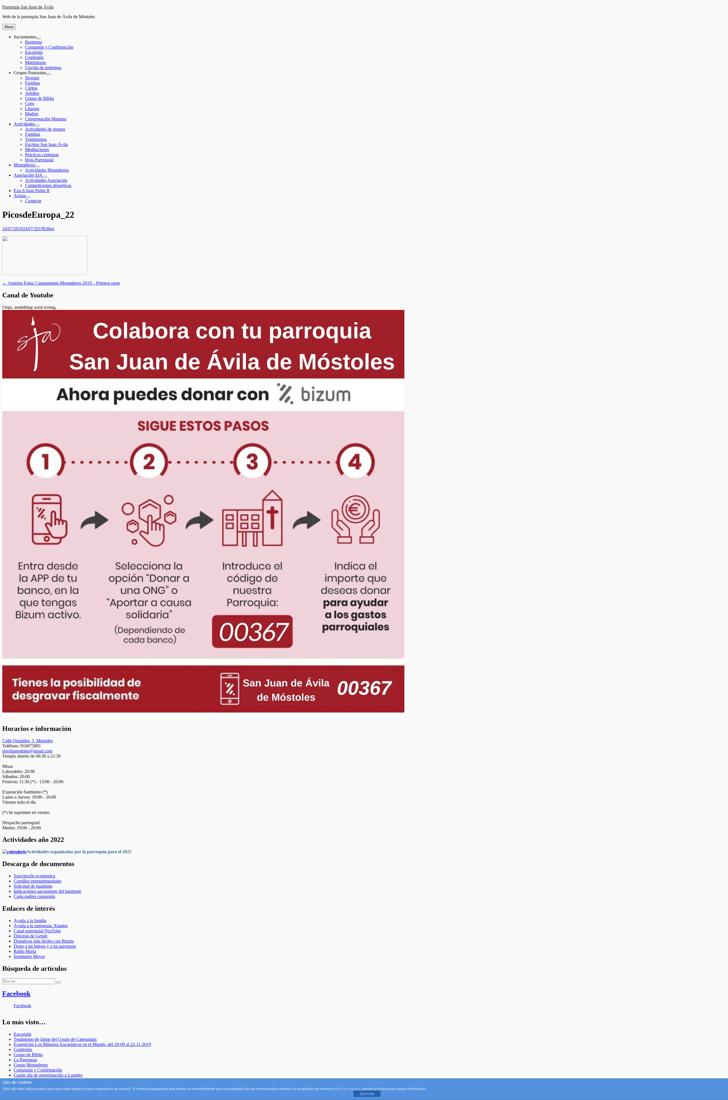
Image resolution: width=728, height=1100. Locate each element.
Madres (31, 113)
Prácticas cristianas (42, 154)
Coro (29, 103)
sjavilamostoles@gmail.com (27, 751)
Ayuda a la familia (30, 920)
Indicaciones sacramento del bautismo (47, 891)
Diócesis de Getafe (30, 936)
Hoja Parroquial (39, 159)
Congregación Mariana (45, 118)
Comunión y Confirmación (49, 47)
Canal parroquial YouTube (37, 930)
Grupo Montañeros (31, 1064)
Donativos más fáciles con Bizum (44, 941)
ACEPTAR (367, 1094)
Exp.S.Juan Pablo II (31, 190)
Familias (32, 83)
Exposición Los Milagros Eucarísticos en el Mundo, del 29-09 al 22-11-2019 (82, 1044)
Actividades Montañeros (47, 170)
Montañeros (24, 165)
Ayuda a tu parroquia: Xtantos (41, 925)
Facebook (16, 993)
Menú (9, 27)
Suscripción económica (34, 875)
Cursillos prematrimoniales (37, 881)
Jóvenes (32, 77)
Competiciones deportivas (48, 185)
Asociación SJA (28, 175)
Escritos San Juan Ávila (46, 144)
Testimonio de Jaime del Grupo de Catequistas (55, 1039)
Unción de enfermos (43, 67)
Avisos (20, 195)
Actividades (24, 124)
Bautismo (33, 42)
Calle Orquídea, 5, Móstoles (27, 740)
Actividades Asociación (46, 180)
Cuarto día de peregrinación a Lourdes (48, 1075)
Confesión (34, 57)
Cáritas (31, 88)
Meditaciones (37, 149)
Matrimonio (35, 62)
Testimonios (36, 139)
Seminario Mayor (29, 956)
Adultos (32, 93)
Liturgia (32, 108)
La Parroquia (25, 1059)
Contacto (33, 200)
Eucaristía (34, 52)
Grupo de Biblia (39, 98)
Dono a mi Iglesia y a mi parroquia (45, 946)
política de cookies (346, 1089)
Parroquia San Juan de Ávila (27, 7)
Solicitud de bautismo (33, 886)
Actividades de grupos (45, 129)
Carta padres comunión (34, 896)
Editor (48, 228)
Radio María (25, 951)
